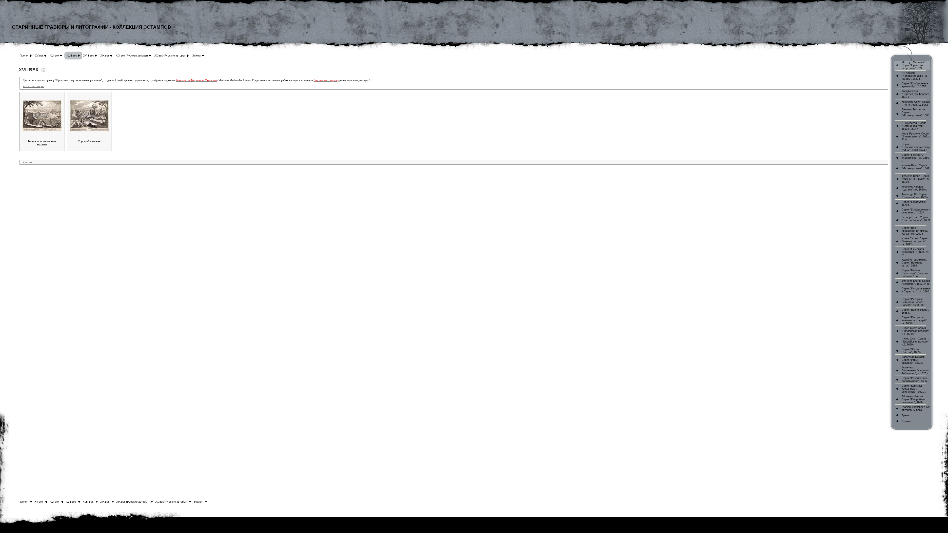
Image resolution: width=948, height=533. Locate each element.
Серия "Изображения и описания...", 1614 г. (916, 211)
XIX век (104, 55)
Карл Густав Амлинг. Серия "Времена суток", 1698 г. (914, 262)
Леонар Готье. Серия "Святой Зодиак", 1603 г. (916, 220)
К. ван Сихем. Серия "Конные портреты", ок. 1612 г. (915, 241)
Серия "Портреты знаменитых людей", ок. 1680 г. (914, 320)
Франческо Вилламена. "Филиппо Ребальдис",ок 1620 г (915, 370)
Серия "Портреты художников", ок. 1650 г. (915, 157)
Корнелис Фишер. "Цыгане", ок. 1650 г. (914, 188)
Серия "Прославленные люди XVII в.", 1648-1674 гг (916, 147)
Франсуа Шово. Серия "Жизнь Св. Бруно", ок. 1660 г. (916, 178)
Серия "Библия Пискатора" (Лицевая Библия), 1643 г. (915, 273)
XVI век (54, 55)
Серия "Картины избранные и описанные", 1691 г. (914, 388)
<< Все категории (33, 86)
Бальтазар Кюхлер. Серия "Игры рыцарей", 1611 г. (913, 359)
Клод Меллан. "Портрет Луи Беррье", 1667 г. (916, 94)
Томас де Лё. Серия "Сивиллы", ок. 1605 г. (915, 196)
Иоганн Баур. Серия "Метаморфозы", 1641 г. (915, 168)
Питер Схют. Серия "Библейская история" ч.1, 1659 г (915, 330)
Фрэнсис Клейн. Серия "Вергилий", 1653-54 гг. (916, 282)
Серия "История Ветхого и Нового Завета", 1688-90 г (913, 302)
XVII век (72, 55)
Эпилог (196, 55)
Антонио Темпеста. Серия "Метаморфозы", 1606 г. (915, 114)
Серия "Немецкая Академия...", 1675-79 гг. (915, 251)
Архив (905, 415)
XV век (39, 55)
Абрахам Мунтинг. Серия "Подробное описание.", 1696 (913, 399)
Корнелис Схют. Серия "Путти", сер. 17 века (916, 103)
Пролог (24, 55)
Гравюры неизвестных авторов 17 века (916, 408)
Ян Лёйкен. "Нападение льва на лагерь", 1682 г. (914, 75)
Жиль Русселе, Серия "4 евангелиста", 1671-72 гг (916, 136)
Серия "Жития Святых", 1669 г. (912, 351)
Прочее (906, 421)
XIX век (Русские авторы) (132, 55)
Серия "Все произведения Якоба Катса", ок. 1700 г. (915, 230)
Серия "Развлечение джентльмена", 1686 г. (915, 379)
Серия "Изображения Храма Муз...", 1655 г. (915, 85)
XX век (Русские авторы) (170, 55)
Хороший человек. (89, 141)
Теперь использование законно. (42, 143)
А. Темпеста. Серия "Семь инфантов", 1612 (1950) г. (914, 125)
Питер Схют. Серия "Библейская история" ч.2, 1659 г (915, 341)
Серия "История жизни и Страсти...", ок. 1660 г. (916, 291)
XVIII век (88, 55)
